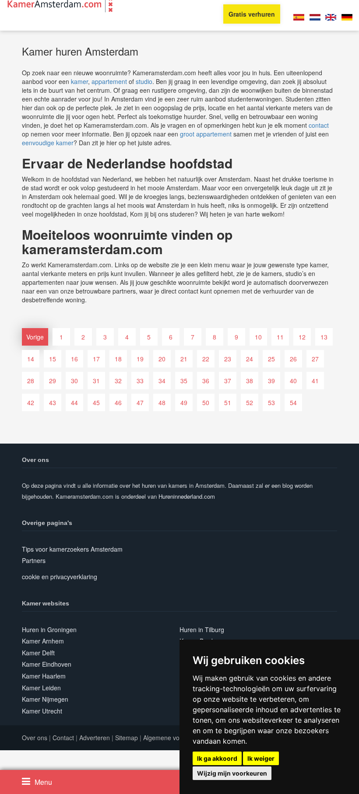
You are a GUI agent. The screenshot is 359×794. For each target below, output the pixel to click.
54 (293, 402)
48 (161, 402)
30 (74, 380)
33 (140, 380)
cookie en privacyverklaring (59, 576)
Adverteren (94, 737)
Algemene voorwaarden (176, 737)
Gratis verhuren (252, 14)
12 (302, 336)
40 (293, 380)
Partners (34, 560)
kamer (79, 81)
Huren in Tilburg (202, 629)
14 (30, 358)
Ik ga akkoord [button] (217, 758)
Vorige (35, 336)
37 (227, 380)
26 (293, 358)
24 (249, 358)
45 (96, 402)
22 (205, 358)
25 (271, 358)
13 (323, 336)
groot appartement (206, 133)
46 (118, 402)
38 (249, 380)
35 (183, 380)
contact (319, 125)
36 (205, 380)
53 (271, 402)
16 (74, 358)
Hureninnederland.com (186, 496)
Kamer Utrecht (42, 711)
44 (74, 402)
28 (30, 380)
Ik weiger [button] (261, 758)
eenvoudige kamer (48, 142)
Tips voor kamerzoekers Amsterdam (72, 549)
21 (183, 358)
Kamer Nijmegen (45, 699)
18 (118, 358)
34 (161, 380)
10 (258, 336)
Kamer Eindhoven (46, 664)
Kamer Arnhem (43, 641)
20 (161, 358)
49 (183, 402)
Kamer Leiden (41, 687)
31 (96, 380)
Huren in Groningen (49, 629)
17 (96, 358)
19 (140, 358)
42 (30, 402)
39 (271, 380)
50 (205, 402)
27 (315, 358)
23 (227, 358)
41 (315, 380)
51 (227, 402)
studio (144, 81)
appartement (109, 81)
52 (249, 402)
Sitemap (126, 737)
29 (52, 380)
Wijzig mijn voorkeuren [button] (232, 773)
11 (280, 336)
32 (118, 380)
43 (52, 402)
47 (140, 402)
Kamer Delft (38, 652)
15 (52, 358)
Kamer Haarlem (44, 676)
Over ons (34, 737)
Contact (63, 737)
